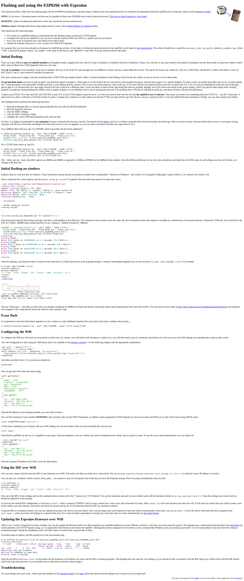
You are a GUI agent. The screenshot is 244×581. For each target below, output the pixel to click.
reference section (203, 11)
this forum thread (144, 48)
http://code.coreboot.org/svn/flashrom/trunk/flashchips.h (202, 307)
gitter (81, 573)
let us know (238, 578)
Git (180, 528)
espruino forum (67, 573)
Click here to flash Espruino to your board (128, 16)
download (234, 525)
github (106, 121)
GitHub (196, 578)
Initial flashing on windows (79, 26)
